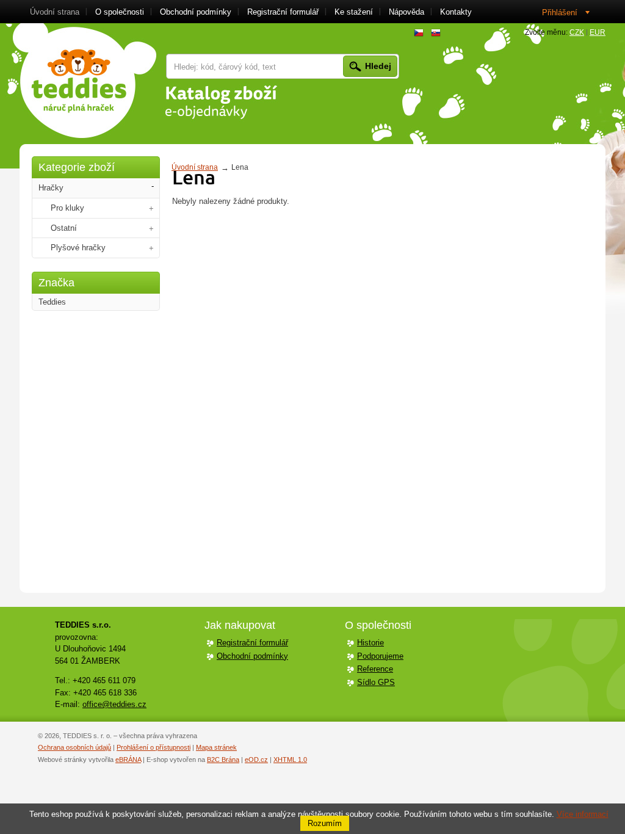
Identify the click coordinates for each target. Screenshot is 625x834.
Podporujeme (380, 656)
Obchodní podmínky (252, 656)
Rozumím (325, 823)
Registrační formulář (252, 642)
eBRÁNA (128, 759)
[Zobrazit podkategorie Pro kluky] (151, 208)
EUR (597, 32)
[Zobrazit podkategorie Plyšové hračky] (151, 248)
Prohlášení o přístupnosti (153, 747)
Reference (375, 668)
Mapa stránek (216, 747)
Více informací (583, 814)
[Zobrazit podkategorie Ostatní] (151, 229)
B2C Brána (223, 759)
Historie (370, 642)
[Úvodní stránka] (84, 80)
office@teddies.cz (114, 704)
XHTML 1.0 (290, 759)
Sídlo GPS (376, 682)
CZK (576, 32)
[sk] (436, 33)
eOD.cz (256, 759)
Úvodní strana (195, 167)
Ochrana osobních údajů (74, 747)
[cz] (419, 33)
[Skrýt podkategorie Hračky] (152, 186)
